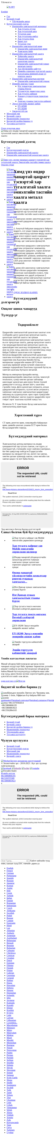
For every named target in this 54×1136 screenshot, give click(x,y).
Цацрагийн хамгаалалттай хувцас (34, 81)
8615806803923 (8, 781)
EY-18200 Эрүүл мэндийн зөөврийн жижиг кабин (27, 635)
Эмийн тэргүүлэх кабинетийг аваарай (24, 651)
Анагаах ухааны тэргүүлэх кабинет (34, 101)
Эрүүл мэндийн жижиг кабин (26, 104)
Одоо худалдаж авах (10, 128)
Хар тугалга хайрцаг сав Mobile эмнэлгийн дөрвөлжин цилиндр (27, 548)
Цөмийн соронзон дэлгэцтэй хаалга (35, 71)
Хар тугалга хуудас (27, 29)
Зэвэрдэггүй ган (20, 111)
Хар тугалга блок (26, 39)
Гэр (8, 16)
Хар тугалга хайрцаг (27, 94)
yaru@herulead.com (33, 700)
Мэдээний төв (13, 113)
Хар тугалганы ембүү (28, 36)
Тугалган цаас (24, 34)
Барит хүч (22, 41)
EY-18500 (22, 106)
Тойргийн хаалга (26, 56)
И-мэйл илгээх (8, 773)
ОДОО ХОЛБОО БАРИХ (26, 292)
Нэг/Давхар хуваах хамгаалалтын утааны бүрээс (26, 597)
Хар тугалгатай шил (27, 31)
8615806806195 (8, 776)
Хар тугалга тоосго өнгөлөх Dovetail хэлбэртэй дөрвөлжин (29, 617)
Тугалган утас (24, 44)
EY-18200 (22, 108)
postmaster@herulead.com (12, 700)
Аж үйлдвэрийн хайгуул (29, 69)
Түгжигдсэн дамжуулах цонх (31, 91)
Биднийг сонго (14, 116)
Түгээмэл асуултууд (16, 123)
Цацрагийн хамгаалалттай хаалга (28, 54)
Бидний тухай (13, 19)
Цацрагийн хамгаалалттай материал (29, 26)
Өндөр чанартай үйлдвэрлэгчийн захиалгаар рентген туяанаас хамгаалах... (29, 577)
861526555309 (7, 778)
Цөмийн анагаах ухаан (23, 84)
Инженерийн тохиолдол (18, 118)
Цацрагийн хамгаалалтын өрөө (32, 49)
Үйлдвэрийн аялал (21, 21)
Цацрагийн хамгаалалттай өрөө (27, 46)
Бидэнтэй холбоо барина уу (20, 121)
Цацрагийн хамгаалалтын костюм (28, 79)
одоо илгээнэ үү (8, 681)
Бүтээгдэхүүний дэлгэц (18, 24)
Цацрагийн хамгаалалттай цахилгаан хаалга (30, 60)
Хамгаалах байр (25, 51)
